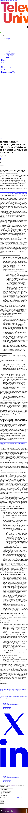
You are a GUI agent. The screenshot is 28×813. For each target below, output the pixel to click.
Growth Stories (9, 55)
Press (1, 138)
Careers (4, 69)
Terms (4, 783)
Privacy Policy (17, 797)
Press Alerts (5, 794)
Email (4, 786)
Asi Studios (8, 51)
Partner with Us (8, 72)
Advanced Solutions (10, 53)
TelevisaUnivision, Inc (11, 785)
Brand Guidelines (7, 708)
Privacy (1, 783)
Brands (7, 39)
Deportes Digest (6, 792)
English (7, 57)
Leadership (8, 38)
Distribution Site (6, 703)
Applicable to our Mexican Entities (11, 704)
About (4, 62)
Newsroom (6, 67)
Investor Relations (7, 707)
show (13, 443)
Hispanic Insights (10, 54)
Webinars (5, 795)
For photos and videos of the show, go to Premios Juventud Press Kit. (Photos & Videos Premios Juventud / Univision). (13, 192)
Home (3, 60)
